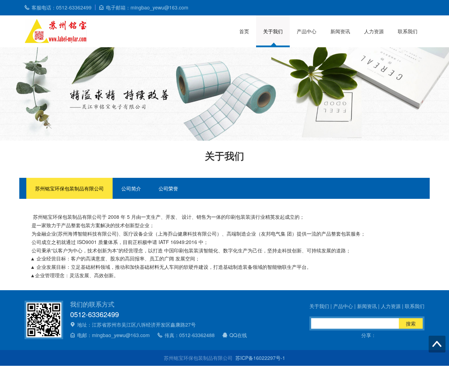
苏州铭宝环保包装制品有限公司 (69, 188)
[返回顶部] (437, 344)
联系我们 (407, 31)
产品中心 (306, 31)
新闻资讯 (340, 31)
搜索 (411, 323)
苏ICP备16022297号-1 (260, 357)
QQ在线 (238, 334)
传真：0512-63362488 (190, 334)
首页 (244, 31)
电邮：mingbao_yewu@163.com (113, 334)
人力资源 (374, 31)
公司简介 (131, 188)
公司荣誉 (168, 188)
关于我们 (273, 31)
